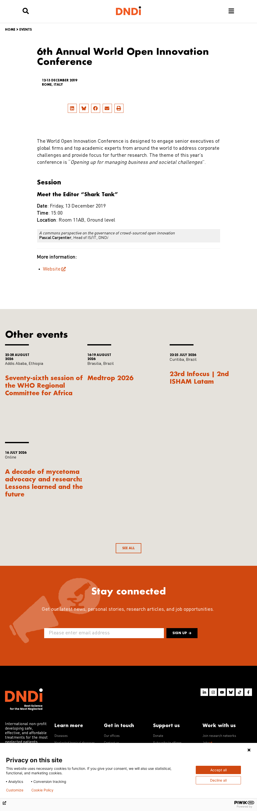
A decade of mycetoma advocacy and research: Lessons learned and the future (44, 483)
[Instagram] (213, 692)
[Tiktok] (239, 692)
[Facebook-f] (248, 692)
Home (10, 29)
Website (51, 269)
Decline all (218, 780)
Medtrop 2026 (110, 378)
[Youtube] (222, 692)
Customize (14, 790)
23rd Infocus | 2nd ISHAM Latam (199, 377)
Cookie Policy (42, 790)
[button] (72, 108)
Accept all (218, 770)
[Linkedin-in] (204, 692)
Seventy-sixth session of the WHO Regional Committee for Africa (44, 385)
